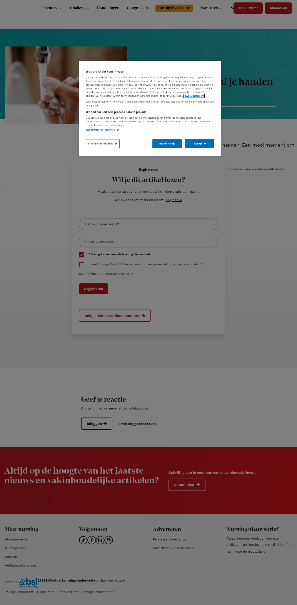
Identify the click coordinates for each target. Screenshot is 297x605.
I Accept (197, 143)
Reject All (165, 143)
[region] (150, 108)
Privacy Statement (194, 95)
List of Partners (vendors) (100, 129)
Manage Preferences (100, 143)
